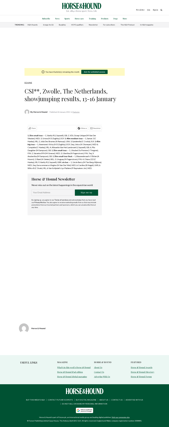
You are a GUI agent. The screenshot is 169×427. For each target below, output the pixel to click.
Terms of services (61, 200)
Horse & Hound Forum (141, 376)
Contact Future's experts (60, 400)
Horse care (79, 18)
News (57, 18)
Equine (28, 82)
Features (76, 112)
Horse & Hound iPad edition (70, 372)
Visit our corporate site (121, 417)
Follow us (84, 128)
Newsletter (93, 25)
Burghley (62, 25)
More (125, 18)
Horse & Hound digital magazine (72, 376)
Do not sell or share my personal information (84, 404)
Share (34, 128)
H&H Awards (33, 25)
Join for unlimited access (94, 72)
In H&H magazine (146, 25)
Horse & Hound (40, 112)
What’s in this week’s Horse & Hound (74, 367)
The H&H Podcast (128, 25)
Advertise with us (134, 400)
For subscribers (109, 25)
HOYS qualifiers (77, 25)
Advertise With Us (102, 376)
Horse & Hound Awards (141, 367)
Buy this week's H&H (35, 400)
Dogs (115, 18)
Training (92, 18)
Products (104, 18)
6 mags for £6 (48, 25)
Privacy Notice (40, 202)
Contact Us (99, 372)
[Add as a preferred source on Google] (84, 410)
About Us (98, 367)
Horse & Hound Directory (142, 372)
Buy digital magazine (86, 400)
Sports (67, 18)
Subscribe (46, 18)
